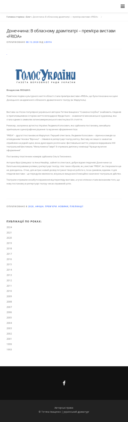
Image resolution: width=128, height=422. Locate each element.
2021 (9, 232)
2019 (9, 243)
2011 (9, 285)
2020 (31, 206)
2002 (9, 333)
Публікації (76, 206)
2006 (9, 312)
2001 (9, 338)
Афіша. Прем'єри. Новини (51, 206)
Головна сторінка (15, 16)
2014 (9, 269)
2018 (9, 248)
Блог (28, 16)
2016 (9, 259)
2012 (9, 280)
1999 (9, 344)
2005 (9, 317)
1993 (9, 349)
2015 (9, 264)
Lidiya (48, 42)
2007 (9, 307)
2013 (9, 275)
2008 (9, 301)
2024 (9, 227)
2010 (9, 290)
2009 (9, 296)
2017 (9, 253)
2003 (9, 328)
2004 (9, 322)
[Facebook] (64, 383)
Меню (123, 6)
